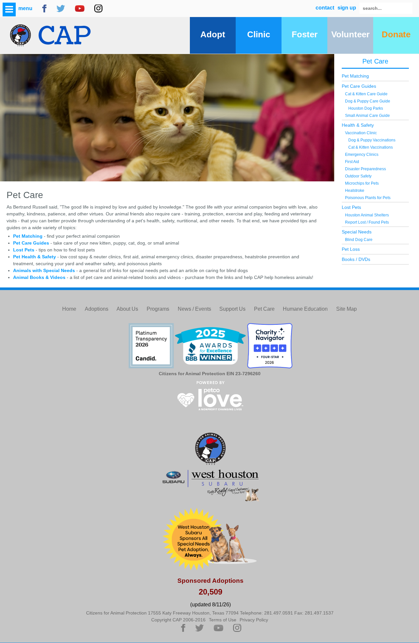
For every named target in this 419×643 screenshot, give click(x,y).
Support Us (232, 309)
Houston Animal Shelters (367, 215)
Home (69, 309)
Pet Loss (351, 249)
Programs (158, 309)
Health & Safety (358, 125)
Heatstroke (354, 190)
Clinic (258, 34)
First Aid (352, 161)
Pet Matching (28, 236)
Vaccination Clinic (361, 133)
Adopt (212, 34)
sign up (346, 7)
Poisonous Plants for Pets (368, 197)
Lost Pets (23, 249)
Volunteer (350, 34)
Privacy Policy (254, 619)
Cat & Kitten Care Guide (366, 94)
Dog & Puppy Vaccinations (371, 140)
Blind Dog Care (359, 239)
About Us (127, 309)
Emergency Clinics (361, 154)
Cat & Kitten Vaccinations (370, 147)
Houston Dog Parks (365, 108)
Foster (305, 34)
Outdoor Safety (358, 176)
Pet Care (375, 61)
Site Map (346, 309)
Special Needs (357, 231)
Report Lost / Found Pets (367, 222)
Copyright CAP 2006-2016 (178, 619)
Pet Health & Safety (35, 256)
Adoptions (96, 309)
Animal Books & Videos (39, 277)
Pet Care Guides (31, 243)
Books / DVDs (356, 259)
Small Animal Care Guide (367, 115)
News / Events (194, 309)
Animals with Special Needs (44, 270)
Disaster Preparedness (365, 169)
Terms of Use (222, 619)
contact (325, 7)
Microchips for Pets (362, 183)
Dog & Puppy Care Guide (367, 101)
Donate (396, 34)
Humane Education (305, 309)
